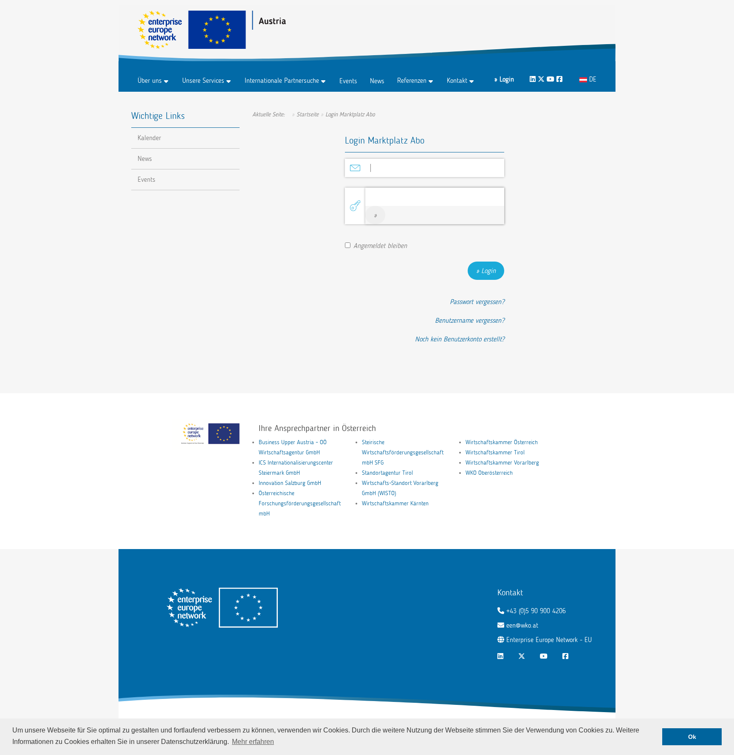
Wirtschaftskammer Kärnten (395, 503)
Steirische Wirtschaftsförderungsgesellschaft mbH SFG (402, 452)
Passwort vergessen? (477, 302)
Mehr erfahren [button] (253, 741)
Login (488, 271)
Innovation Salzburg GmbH (290, 483)
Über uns (150, 80)
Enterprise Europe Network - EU (549, 640)
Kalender (149, 138)
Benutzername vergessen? (469, 320)
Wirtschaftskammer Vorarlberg (502, 462)
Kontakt (457, 80)
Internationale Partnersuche (282, 80)
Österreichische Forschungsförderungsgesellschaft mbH (300, 503)
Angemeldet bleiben (380, 246)
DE (591, 79)
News (377, 81)
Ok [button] (692, 736)
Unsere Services (203, 80)
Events (348, 81)
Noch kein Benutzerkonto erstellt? (459, 339)
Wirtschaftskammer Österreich (502, 442)
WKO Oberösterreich (489, 472)
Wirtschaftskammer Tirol (495, 452)
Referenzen (411, 80)
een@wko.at (522, 625)
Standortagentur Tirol (387, 472)
